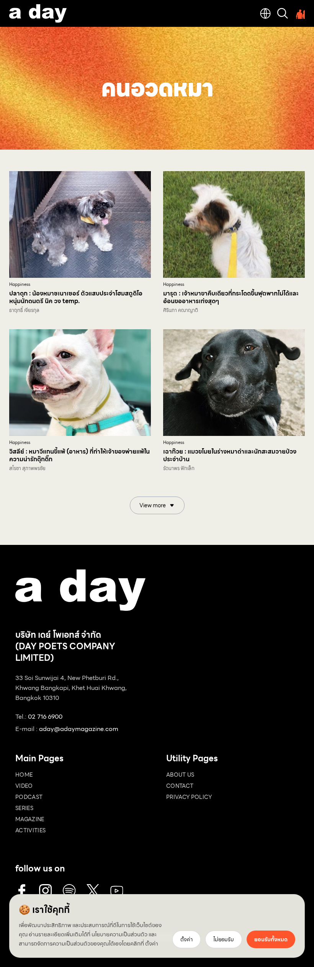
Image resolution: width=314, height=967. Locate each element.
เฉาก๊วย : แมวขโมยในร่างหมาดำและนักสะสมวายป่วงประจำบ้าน (229, 455)
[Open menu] (299, 13)
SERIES (24, 808)
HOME (24, 775)
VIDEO (24, 786)
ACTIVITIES (30, 830)
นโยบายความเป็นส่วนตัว (119, 934)
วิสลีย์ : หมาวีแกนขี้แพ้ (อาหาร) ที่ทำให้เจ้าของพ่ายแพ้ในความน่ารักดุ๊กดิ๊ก (79, 455)
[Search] (282, 13)
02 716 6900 (45, 716)
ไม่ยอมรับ (223, 939)
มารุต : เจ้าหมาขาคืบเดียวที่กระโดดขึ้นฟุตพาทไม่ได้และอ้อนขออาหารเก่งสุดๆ (231, 297)
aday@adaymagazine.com (78, 729)
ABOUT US (180, 775)
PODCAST (29, 797)
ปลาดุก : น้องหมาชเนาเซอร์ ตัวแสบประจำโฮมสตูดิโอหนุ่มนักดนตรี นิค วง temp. (75, 297)
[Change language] (265, 13)
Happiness (19, 284)
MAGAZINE (29, 819)
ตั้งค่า (151, 943)
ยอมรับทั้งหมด (271, 939)
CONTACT (179, 786)
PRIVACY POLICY (189, 797)
